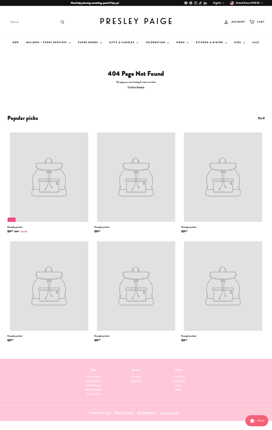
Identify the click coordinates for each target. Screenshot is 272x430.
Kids (238, 42)
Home (181, 42)
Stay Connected (178, 380)
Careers (178, 385)
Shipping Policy (93, 380)
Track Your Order (93, 376)
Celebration (156, 42)
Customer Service (93, 393)
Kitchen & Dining (210, 42)
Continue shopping (136, 87)
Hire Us (178, 389)
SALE (255, 42)
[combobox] (37, 22)
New (16, 42)
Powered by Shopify (169, 413)
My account (136, 380)
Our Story (136, 376)
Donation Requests (93, 385)
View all (261, 118)
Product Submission (93, 389)
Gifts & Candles (122, 42)
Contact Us (178, 376)
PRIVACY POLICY (124, 413)
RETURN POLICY (146, 413)
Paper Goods (88, 42)
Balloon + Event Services (47, 42)
